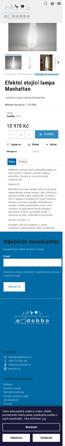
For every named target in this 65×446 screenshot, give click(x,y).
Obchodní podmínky (13, 392)
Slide (18, 116)
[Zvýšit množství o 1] (29, 134)
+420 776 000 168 (17, 361)
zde (44, 418)
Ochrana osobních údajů (16, 396)
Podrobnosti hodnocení (47, 74)
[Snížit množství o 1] (13, 134)
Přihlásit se (14, 287)
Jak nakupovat (10, 400)
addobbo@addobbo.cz (20, 357)
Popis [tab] (12, 161)
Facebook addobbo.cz (19, 364)
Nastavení (31, 427)
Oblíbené (7, 384)
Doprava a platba (12, 388)
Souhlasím (46, 437)
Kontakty (8, 403)
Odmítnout (16, 437)
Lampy (35, 151)
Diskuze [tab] (23, 161)
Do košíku (49, 134)
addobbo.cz (14, 368)
